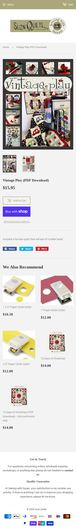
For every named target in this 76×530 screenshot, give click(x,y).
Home (6, 47)
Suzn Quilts (41, 509)
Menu (10, 4)
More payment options (17, 221)
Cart (70, 4)
